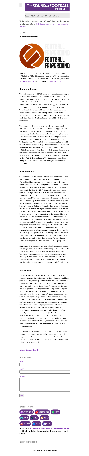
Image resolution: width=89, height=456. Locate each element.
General (35, 350)
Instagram (26, 424)
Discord (48, 424)
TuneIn (53, 24)
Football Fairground (54, 81)
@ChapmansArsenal (26, 81)
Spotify (48, 24)
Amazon (25, 418)
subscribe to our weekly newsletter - (49, 428)
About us (35, 15)
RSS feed (46, 418)
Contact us (46, 15)
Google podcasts (43, 412)
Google (42, 24)
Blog (27, 15)
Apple (37, 24)
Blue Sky (38, 424)
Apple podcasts (28, 412)
